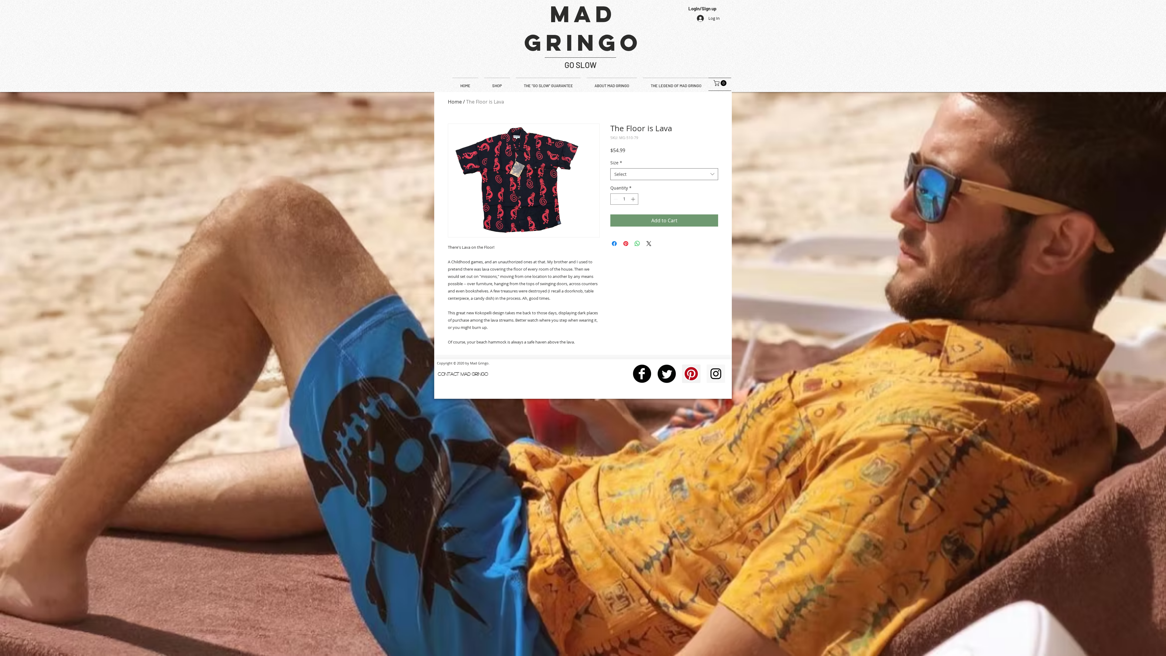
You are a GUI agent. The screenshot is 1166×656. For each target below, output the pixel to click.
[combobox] (664, 174)
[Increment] (633, 199)
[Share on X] (649, 243)
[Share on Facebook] (614, 243)
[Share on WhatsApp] (637, 243)
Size (616, 163)
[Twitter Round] (666, 373)
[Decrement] (615, 199)
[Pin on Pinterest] (625, 243)
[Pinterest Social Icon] (691, 373)
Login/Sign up (702, 8)
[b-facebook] (642, 373)
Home (455, 101)
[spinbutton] (624, 199)
